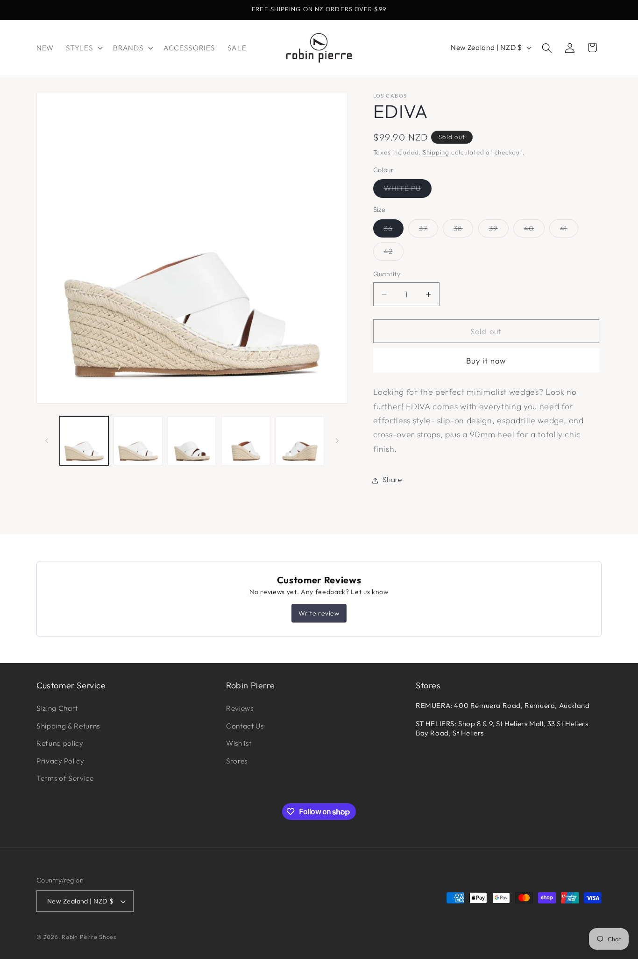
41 (569, 231)
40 (534, 231)
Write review (318, 613)
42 (394, 254)
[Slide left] (46, 441)
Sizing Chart (57, 708)
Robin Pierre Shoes (89, 936)
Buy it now (486, 360)
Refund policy (60, 743)
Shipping (436, 152)
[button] (83, 48)
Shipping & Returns (68, 725)
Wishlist (238, 743)
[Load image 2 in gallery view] (138, 440)
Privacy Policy (60, 760)
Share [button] (392, 480)
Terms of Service (65, 778)
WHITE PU (408, 191)
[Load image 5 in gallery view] (300, 440)
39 (499, 231)
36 (394, 231)
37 (428, 231)
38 (463, 231)
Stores (237, 760)
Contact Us (245, 725)
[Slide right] (337, 441)
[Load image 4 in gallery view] (245, 440)
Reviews (240, 708)
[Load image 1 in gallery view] (84, 440)
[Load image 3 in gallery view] (192, 440)
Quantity (387, 274)
